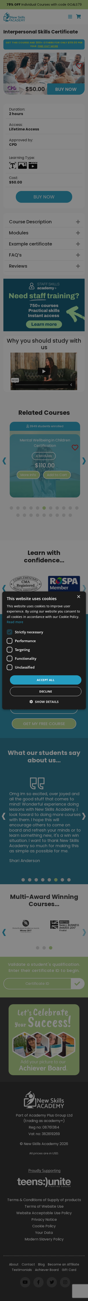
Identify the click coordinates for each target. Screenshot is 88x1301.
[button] (44, 702)
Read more (15, 622)
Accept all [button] (45, 680)
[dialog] (44, 650)
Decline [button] (45, 691)
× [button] (78, 597)
